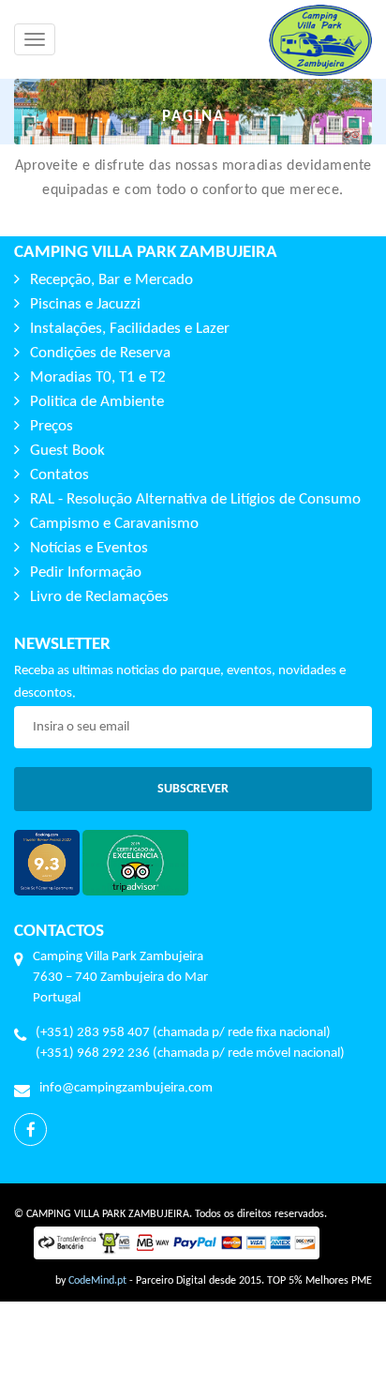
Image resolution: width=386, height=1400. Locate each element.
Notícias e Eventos (89, 548)
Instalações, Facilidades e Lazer (130, 329)
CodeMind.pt (97, 1281)
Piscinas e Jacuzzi (85, 304)
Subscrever (193, 789)
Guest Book (67, 451)
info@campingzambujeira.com (126, 1088)
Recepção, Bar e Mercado (111, 280)
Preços (51, 426)
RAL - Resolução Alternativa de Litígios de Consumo (195, 499)
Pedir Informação (85, 572)
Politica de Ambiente (97, 402)
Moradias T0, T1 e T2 (98, 377)
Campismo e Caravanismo (114, 524)
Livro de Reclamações (99, 597)
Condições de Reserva (100, 353)
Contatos (59, 475)
